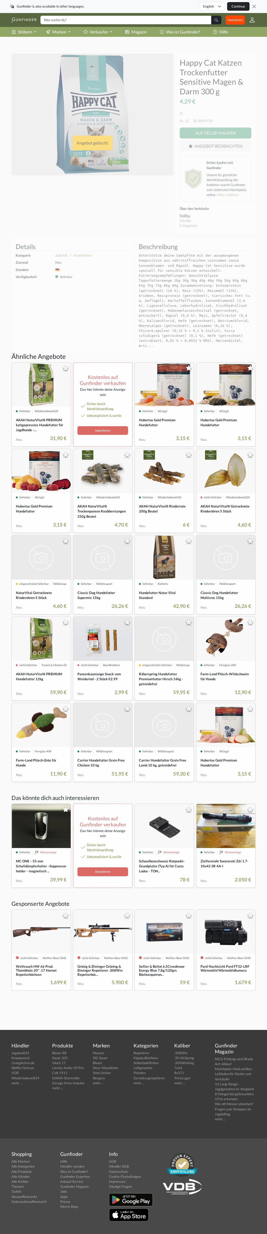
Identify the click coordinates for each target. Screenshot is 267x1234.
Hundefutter (82, 255)
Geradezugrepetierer (149, 1078)
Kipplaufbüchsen (146, 1058)
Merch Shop (69, 1206)
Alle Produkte (21, 1171)
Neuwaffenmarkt (24, 1197)
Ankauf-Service (71, 1181)
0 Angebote (188, 225)
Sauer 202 (60, 1058)
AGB (112, 1161)
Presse (65, 1202)
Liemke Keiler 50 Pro (68, 1068)
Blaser (97, 1063)
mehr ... (16, 1083)
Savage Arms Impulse (68, 1083)
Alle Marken (20, 1161)
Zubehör (61, 255)
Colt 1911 (60, 1073)
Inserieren (235, 20)
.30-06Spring (184, 1058)
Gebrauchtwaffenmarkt (29, 1202)
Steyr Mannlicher (105, 1068)
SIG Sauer (100, 1058)
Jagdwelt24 (20, 1053)
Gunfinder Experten (75, 1176)
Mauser (98, 1053)
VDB (15, 1073)
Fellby (185, 215)
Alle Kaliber (20, 1181)
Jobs (63, 1191)
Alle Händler (20, 1176)
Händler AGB (119, 1166)
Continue (238, 6)
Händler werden (72, 1166)
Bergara (99, 1078)
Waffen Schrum (22, 1068)
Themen (17, 1186)
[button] (250, 20)
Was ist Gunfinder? (183, 31)
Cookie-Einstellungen (125, 1176)
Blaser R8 (59, 1053)
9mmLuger (182, 1078)
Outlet (16, 1191)
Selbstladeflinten (146, 1063)
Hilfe (223, 31)
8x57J (179, 1073)
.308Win (180, 1053)
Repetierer (141, 1053)
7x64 (178, 1068)
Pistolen (139, 1073)
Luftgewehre (143, 1068)
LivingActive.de (22, 1063)
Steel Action (102, 1073)
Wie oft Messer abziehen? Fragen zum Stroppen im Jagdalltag (234, 1109)
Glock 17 (59, 1063)
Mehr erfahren (228, 195)
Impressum (117, 1181)
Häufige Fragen (120, 1186)
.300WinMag (184, 1063)
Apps (64, 1197)
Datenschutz (118, 1171)
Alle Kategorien (23, 1166)
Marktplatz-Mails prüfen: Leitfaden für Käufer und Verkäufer (233, 1074)
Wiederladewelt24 (25, 1078)
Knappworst (20, 1058)
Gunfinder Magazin (74, 1186)
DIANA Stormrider (66, 1078)
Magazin (139, 31)
